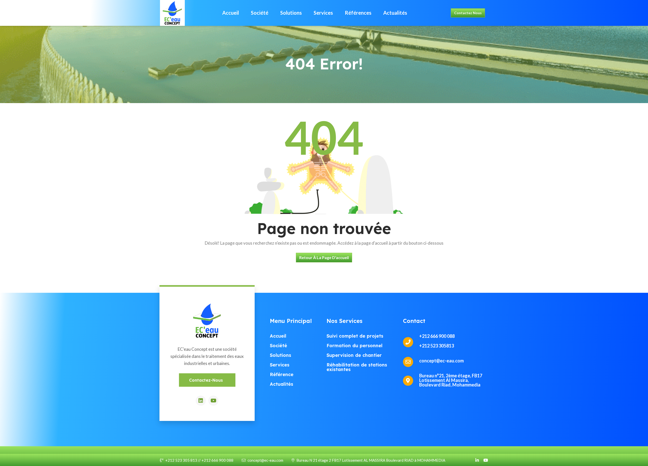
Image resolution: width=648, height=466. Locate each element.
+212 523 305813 (436, 345)
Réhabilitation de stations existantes (357, 367)
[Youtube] (213, 401)
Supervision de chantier (354, 355)
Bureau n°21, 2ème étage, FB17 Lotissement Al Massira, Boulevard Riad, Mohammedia (450, 380)
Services (323, 13)
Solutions (291, 13)
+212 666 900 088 (437, 336)
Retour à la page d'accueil (324, 257)
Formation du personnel (354, 345)
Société (259, 13)
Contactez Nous (468, 13)
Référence (281, 374)
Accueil (230, 13)
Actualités (395, 13)
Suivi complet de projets (355, 336)
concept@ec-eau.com (265, 460)
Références (358, 13)
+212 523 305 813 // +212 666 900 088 (199, 460)
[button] (207, 380)
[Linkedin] (201, 401)
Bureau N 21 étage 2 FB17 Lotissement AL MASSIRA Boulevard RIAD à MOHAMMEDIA (370, 460)
